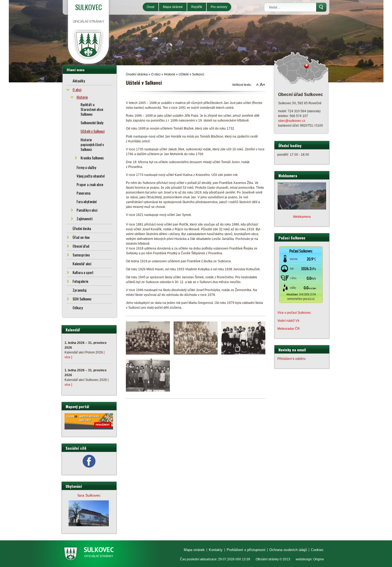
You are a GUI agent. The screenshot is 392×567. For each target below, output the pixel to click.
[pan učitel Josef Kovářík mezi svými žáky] (148, 338)
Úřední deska (82, 228)
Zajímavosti (85, 218)
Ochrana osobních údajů (288, 550)
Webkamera (302, 217)
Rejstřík (196, 7)
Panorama (83, 193)
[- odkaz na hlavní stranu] (88, 44)
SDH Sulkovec (82, 298)
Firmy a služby (86, 167)
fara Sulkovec (89, 495)
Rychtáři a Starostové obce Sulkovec (92, 109)
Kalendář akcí (82, 263)
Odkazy (78, 307)
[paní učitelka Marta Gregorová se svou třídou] (148, 375)
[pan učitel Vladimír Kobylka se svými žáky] (196, 338)
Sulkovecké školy (92, 122)
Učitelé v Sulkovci (191, 74)
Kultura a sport (83, 272)
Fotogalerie (80, 281)
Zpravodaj (79, 290)
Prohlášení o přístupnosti (246, 550)
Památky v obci (87, 210)
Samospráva (81, 255)
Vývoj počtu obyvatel (91, 176)
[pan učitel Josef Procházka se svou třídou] (243, 338)
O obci (156, 74)
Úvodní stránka (137, 74)
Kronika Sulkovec (92, 157)
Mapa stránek (173, 7)
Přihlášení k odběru (291, 359)
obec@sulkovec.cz (291, 121)
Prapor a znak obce (90, 184)
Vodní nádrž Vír (288, 321)
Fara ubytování (87, 201)
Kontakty (216, 550)
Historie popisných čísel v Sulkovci (92, 144)
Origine (318, 559)
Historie (169, 74)
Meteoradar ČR (288, 329)
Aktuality (79, 80)
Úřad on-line (81, 237)
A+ (262, 84)
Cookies (317, 550)
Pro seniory (219, 7)
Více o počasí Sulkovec (294, 313)
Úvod (150, 7)
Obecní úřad (81, 246)
